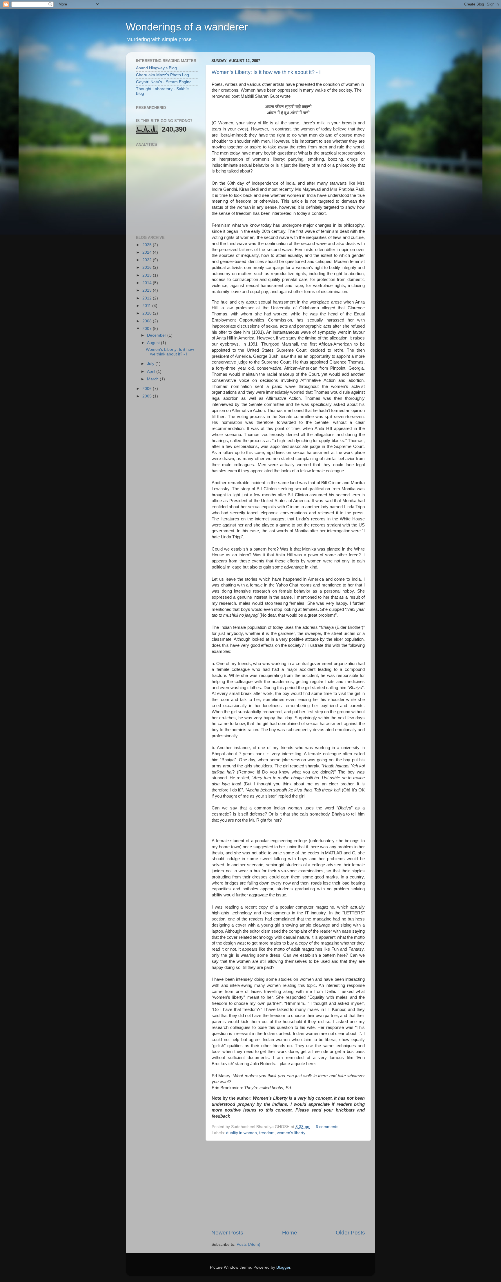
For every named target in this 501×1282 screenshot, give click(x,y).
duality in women (241, 1133)
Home (289, 1233)
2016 (147, 267)
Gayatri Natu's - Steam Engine (164, 82)
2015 (147, 275)
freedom (267, 1133)
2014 (147, 283)
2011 (147, 306)
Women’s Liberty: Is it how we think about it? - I (266, 72)
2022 (147, 260)
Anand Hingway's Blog (156, 68)
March (153, 379)
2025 (147, 245)
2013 (147, 290)
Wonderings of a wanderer (187, 27)
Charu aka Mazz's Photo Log (162, 75)
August (154, 343)
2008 (147, 321)
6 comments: (328, 1127)
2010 (147, 313)
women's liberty (291, 1133)
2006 (147, 388)
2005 (147, 396)
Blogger (283, 1267)
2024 (147, 252)
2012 (147, 298)
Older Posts (350, 1233)
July (151, 364)
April (151, 371)
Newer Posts (227, 1233)
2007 (147, 328)
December (157, 335)
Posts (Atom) (248, 1244)
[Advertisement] (288, 1185)
